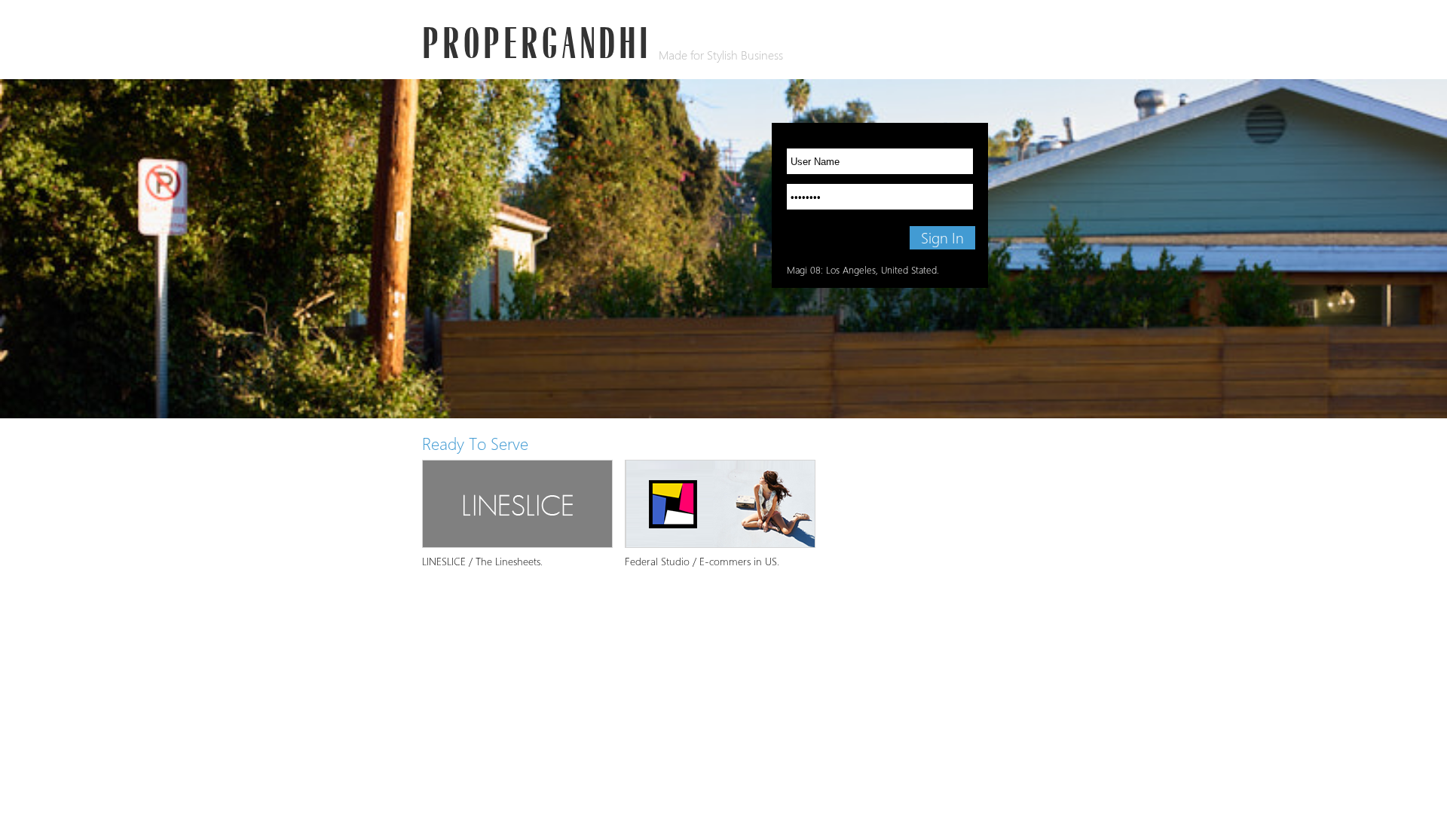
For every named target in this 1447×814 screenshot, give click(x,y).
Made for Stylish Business (721, 55)
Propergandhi (537, 41)
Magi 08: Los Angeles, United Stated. (863, 270)
